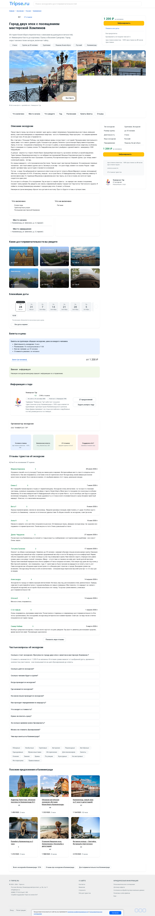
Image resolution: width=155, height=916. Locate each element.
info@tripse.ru (15, 890)
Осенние (16, 756)
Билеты (83, 752)
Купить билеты (86, 114)
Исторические (51, 752)
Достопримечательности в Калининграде (94, 867)
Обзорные (16, 748)
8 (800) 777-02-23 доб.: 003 (19, 892)
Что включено (18, 114)
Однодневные (18, 752)
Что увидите (49, 114)
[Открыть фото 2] (94, 62)
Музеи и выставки (34, 752)
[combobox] (88, 3)
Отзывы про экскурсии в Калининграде (60, 867)
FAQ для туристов (85, 893)
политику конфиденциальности (78, 912)
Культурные (62, 756)
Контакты (82, 884)
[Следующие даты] (96, 306)
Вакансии (82, 887)
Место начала (34, 114)
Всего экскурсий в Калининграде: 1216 (27, 867)
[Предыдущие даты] (13, 306)
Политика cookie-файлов (122, 893)
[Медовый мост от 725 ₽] (54, 287)
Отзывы (100, 114)
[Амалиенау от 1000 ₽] (23, 287)
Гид (60, 114)
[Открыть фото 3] (129, 62)
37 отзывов (28, 17)
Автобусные (84, 748)
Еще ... (116, 896)
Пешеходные (70, 748)
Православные (34, 760)
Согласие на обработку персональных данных (129, 890)
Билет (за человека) (19, 359)
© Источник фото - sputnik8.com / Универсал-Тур (25, 105)
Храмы (37, 756)
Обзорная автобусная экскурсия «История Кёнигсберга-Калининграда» (53, 802)
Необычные (29, 748)
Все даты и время (21, 324)
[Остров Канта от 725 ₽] (54, 266)
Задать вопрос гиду (86, 405)
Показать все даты (112, 28)
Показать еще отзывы (55, 640)
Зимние (27, 756)
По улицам (49, 756)
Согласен (115, 913)
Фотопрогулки (18, 760)
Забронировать (123, 23)
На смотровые (77, 756)
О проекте (82, 890)
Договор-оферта (119, 887)
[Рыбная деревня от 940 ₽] (85, 266)
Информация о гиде (119, 184)
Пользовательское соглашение (124, 884)
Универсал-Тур (31, 393)
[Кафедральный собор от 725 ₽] (23, 266)
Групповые (43, 748)
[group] (54, 45)
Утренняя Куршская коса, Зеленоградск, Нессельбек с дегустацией (53, 844)
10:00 (14, 315)
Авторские (56, 748)
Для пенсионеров (68, 752)
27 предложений (85, 400)
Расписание (71, 114)
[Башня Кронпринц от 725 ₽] (85, 287)
